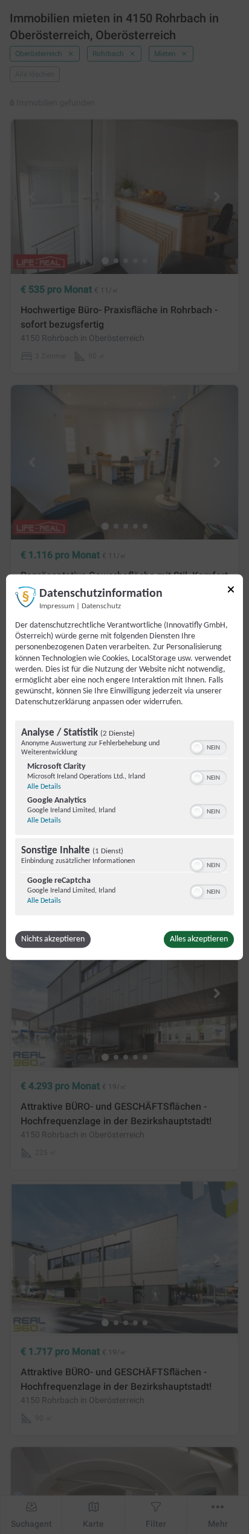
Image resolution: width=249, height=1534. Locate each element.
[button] (197, 747)
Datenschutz (101, 606)
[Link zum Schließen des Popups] (231, 590)
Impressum (56, 606)
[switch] (208, 746)
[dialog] (124, 767)
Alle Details (44, 786)
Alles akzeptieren (199, 938)
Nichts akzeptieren (53, 938)
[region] (124, 819)
